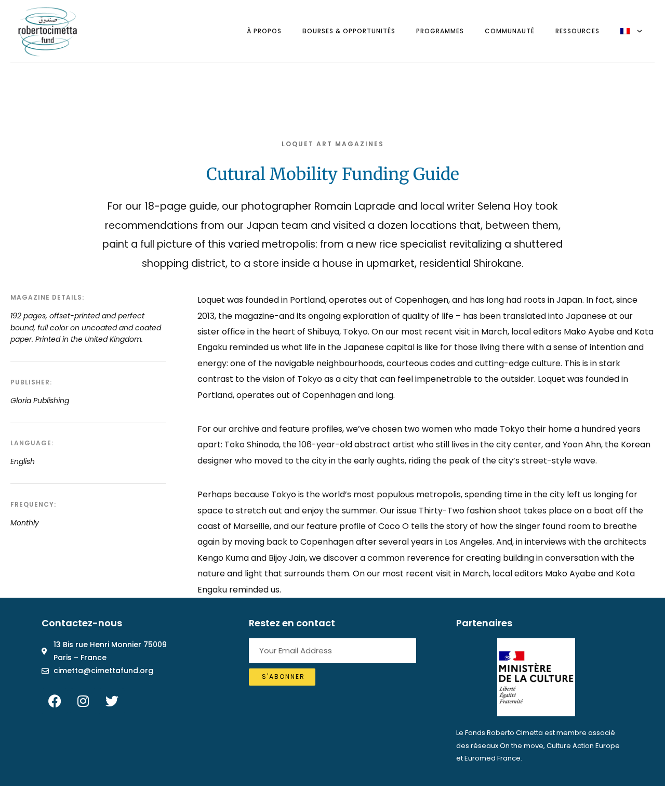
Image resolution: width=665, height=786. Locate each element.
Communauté (510, 31)
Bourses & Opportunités (348, 31)
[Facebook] (55, 701)
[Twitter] (112, 701)
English (22, 461)
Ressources (577, 31)
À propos (264, 31)
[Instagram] (83, 701)
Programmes (440, 31)
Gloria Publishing (39, 400)
